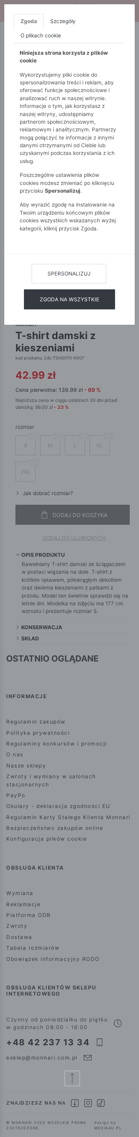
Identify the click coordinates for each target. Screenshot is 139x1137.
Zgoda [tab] (28, 21)
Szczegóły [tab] (63, 21)
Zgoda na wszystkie (69, 299)
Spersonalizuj (68, 273)
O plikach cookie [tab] (40, 35)
